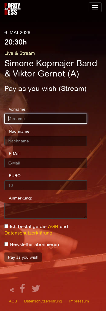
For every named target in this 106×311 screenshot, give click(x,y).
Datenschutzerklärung (28, 233)
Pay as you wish (23, 257)
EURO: (15, 175)
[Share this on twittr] (36, 290)
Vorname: (17, 109)
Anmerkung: (20, 198)
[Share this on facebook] (23, 290)
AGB (53, 226)
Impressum (79, 301)
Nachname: (19, 131)
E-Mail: (15, 153)
